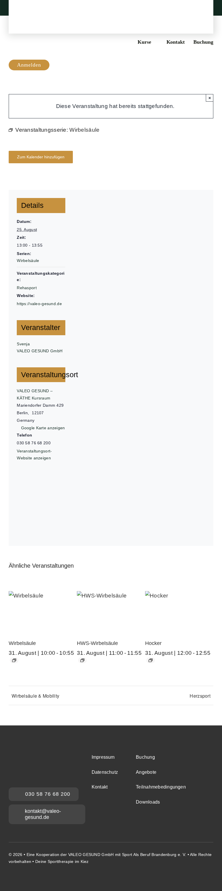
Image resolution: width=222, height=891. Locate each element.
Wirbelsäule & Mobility (35, 695)
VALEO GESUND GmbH (39, 351)
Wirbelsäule (28, 260)
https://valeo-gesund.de (39, 303)
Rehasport (27, 287)
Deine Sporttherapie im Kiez (62, 861)
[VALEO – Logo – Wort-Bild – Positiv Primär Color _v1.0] (111, 8)
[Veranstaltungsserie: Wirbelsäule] (14, 660)
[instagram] (11, 876)
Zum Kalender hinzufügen (40, 157)
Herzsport (200, 695)
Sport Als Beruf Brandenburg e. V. (154, 854)
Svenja (23, 344)
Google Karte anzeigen (43, 428)
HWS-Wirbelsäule (97, 643)
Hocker (153, 643)
